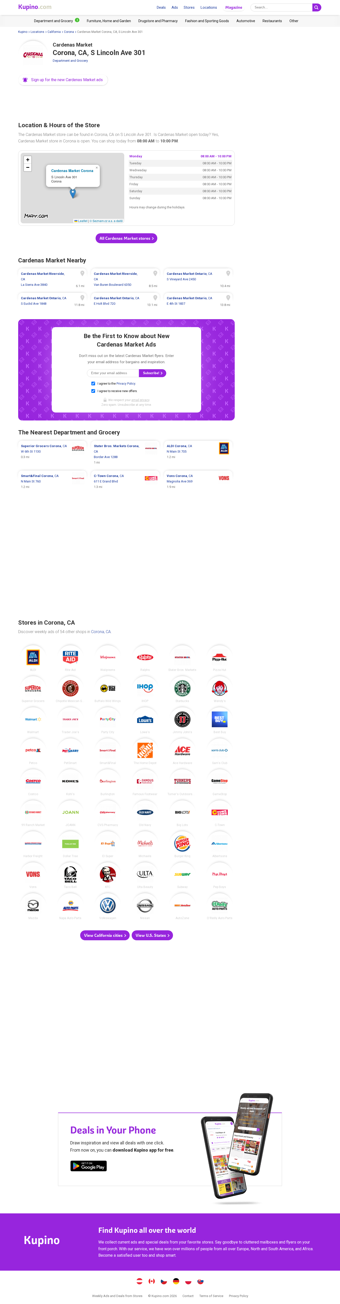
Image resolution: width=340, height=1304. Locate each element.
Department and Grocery (70, 60)
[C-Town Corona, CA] (220, 813)
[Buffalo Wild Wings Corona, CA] (108, 689)
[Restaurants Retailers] (272, 21)
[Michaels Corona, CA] (145, 844)
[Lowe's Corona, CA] (145, 720)
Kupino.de (176, 1282)
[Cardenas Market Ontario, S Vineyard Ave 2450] (198, 279)
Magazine (233, 7)
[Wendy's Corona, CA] (220, 689)
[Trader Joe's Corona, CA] (70, 720)
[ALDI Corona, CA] (33, 658)
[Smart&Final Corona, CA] (108, 751)
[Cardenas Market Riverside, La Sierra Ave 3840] (52, 279)
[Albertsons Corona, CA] (220, 844)
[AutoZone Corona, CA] (182, 906)
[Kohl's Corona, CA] (70, 782)
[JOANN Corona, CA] (70, 813)
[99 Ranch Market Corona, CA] (33, 813)
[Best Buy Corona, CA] (220, 720)
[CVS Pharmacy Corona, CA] (108, 813)
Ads (174, 7)
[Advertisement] (126, 102)
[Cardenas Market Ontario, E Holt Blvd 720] (125, 301)
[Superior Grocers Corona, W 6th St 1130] (52, 454)
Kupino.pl (188, 1282)
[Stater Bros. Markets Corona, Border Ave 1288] (125, 454)
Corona (69, 32)
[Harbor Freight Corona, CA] (33, 844)
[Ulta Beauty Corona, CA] (145, 875)
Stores (189, 7)
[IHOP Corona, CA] (145, 689)
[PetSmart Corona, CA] (70, 751)
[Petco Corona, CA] (33, 751)
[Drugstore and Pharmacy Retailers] (158, 21)
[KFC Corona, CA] (108, 875)
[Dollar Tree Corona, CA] (70, 844)
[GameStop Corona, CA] (220, 782)
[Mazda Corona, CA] (33, 906)
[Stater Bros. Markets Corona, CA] (182, 658)
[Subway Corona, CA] (182, 875)
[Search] (316, 7)
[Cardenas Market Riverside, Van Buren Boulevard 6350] (125, 279)
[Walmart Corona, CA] (33, 720)
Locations (208, 7)
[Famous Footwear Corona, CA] (145, 782)
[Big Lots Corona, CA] (182, 813)
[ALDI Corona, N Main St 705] (198, 454)
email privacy (140, 400)
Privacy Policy (125, 383)
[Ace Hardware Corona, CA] (182, 751)
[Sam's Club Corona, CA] (220, 751)
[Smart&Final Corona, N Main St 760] (52, 481)
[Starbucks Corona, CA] (182, 689)
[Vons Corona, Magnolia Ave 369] (198, 481)
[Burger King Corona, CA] (182, 844)
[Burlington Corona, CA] (108, 782)
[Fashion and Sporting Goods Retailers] (207, 21)
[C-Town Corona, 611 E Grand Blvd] (125, 481)
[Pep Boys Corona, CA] (220, 875)
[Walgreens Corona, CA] (108, 658)
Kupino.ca (152, 1282)
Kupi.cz (164, 1282)
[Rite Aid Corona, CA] (70, 658)
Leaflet (82, 221)
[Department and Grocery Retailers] (56, 21)
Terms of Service (211, 1296)
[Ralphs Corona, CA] (145, 658)
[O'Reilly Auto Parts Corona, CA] (220, 906)
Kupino (22, 32)
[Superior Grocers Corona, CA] (33, 689)
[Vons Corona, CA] (33, 875)
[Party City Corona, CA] (108, 720)
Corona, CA (101, 631)
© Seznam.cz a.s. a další (106, 221)
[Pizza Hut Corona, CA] (220, 658)
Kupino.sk (200, 1282)
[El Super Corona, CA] (108, 844)
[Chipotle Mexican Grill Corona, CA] (70, 689)
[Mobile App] (89, 1167)
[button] (63, 79)
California (54, 32)
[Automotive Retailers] (245, 21)
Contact (188, 1296)
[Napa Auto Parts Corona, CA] (70, 906)
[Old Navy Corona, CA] (145, 813)
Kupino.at (139, 1282)
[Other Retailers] (293, 21)
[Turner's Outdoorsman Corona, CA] (182, 782)
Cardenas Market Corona (72, 170)
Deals (161, 7)
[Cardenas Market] (33, 56)
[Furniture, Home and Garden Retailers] (109, 21)
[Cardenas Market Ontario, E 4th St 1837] (198, 301)
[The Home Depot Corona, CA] (145, 751)
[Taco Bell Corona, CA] (70, 875)
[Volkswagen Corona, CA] (108, 906)
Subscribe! (151, 373)
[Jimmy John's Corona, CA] (182, 720)
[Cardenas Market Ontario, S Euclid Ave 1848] (52, 301)
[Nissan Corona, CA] (145, 906)
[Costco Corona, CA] (33, 782)
